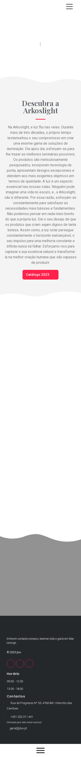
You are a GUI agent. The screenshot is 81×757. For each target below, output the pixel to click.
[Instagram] (29, 664)
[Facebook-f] (11, 664)
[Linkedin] (20, 664)
